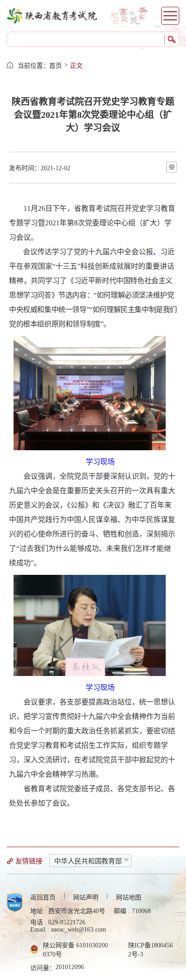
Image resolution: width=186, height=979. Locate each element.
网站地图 (128, 897)
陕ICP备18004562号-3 (150, 950)
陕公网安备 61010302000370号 (75, 950)
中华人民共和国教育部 (88, 861)
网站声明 (85, 897)
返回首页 (43, 897)
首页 (55, 65)
